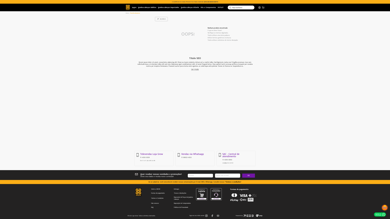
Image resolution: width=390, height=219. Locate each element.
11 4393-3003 (227, 159)
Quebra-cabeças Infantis (190, 7)
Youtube (218, 215)
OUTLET (221, 7)
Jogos (134, 7)
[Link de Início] (127, 13)
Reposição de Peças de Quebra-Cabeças (183, 198)
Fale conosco (155, 203)
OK (249, 175)
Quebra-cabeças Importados (168, 7)
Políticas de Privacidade (181, 207)
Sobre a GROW (155, 189)
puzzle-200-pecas (135, 13)
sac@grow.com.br (227, 163)
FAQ (152, 207)
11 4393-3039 (145, 157)
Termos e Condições (157, 198)
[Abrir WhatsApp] (380, 214)
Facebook (212, 215)
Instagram (207, 215)
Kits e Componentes (208, 7)
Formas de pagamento (158, 193)
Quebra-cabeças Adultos (147, 7)
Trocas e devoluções (180, 193)
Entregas (176, 189)
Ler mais (195, 69)
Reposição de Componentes (182, 203)
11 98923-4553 (186, 157)
